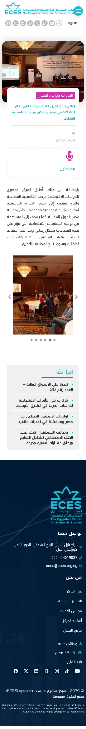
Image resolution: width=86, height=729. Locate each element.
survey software (27, 705)
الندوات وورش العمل (55, 95)
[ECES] (43, 9)
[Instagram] (37, 23)
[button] (54, 340)
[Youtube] (52, 23)
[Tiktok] (45, 23)
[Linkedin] (23, 23)
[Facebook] (8, 23)
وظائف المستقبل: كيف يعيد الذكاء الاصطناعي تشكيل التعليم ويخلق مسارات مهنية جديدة (46, 437)
